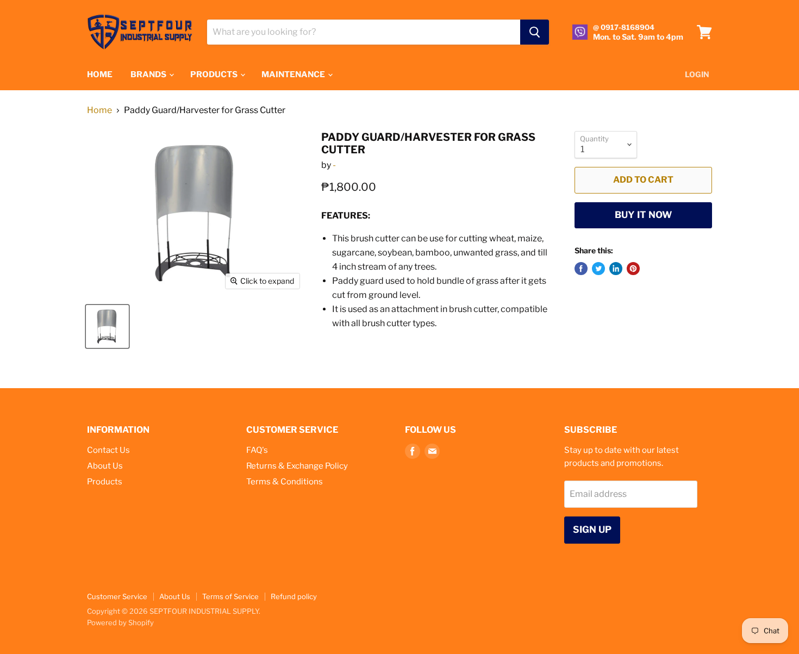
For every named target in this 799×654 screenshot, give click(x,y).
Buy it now (643, 214)
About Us (105, 466)
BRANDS (149, 74)
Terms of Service (230, 596)
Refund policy (294, 596)
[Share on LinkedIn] (615, 268)
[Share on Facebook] (581, 268)
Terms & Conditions (284, 482)
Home (99, 110)
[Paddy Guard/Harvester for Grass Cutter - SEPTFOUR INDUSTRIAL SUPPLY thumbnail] (107, 326)
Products (104, 482)
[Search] (534, 32)
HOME (100, 74)
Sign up (592, 529)
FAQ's (257, 450)
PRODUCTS (214, 74)
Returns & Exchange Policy (297, 466)
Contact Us (108, 450)
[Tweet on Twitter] (598, 268)
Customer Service (117, 596)
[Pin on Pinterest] (633, 268)
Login (697, 74)
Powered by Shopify (120, 622)
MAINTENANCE (294, 74)
